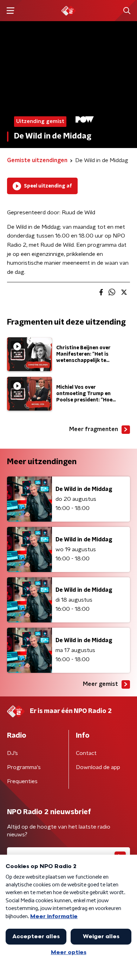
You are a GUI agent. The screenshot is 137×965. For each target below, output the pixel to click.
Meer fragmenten (93, 429)
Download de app (98, 767)
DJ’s (12, 753)
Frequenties (22, 781)
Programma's (24, 767)
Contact (86, 753)
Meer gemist (100, 684)
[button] (10, 10)
